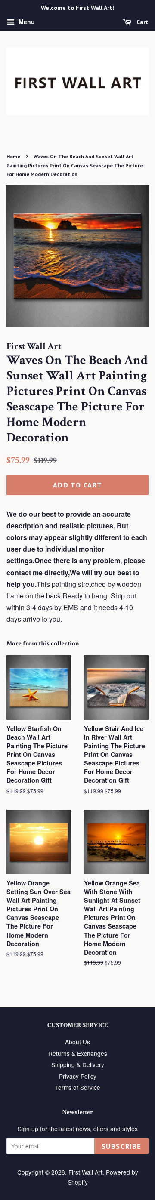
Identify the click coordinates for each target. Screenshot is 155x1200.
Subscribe (121, 1146)
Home (13, 156)
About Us (77, 1041)
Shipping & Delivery (77, 1064)
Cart (142, 22)
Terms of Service (77, 1087)
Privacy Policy (77, 1076)
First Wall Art (85, 1172)
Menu (26, 21)
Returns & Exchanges (77, 1053)
